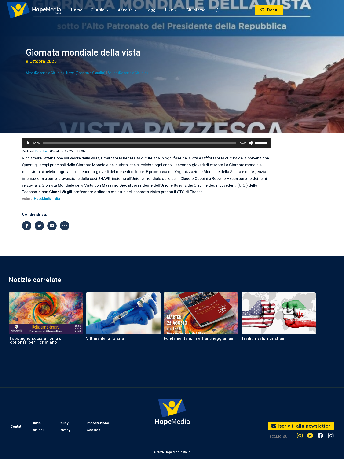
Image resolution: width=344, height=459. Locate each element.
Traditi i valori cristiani (263, 338)
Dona (272, 10)
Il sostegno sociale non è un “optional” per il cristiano (36, 340)
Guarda (98, 10)
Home (76, 10)
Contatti (16, 426)
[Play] (28, 143)
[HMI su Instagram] (300, 436)
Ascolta (125, 10)
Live (169, 10)
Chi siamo (196, 10)
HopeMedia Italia (47, 198)
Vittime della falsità (105, 338)
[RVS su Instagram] (331, 436)
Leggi (151, 10)
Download (42, 151)
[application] (146, 143)
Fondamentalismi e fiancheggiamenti (200, 338)
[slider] (261, 142)
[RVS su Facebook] (320, 436)
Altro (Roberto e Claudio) (45, 73)
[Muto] (251, 143)
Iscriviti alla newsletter (304, 426)
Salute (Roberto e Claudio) (128, 73)
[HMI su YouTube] (310, 436)
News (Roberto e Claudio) (85, 73)
